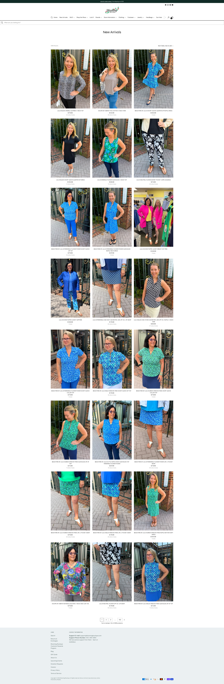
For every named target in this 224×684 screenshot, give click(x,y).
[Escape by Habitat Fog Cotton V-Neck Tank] (112, 78)
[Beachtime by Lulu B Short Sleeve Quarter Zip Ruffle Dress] (153, 78)
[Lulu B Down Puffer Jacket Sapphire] (70, 288)
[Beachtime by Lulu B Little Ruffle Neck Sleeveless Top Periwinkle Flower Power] (112, 430)
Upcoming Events (56, 661)
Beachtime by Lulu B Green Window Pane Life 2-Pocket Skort (70, 532)
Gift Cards (54, 654)
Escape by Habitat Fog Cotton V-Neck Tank (112, 111)
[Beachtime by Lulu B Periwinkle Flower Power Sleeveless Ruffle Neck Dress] (112, 217)
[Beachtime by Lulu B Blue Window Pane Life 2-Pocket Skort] (112, 500)
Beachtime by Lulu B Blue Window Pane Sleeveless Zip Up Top (153, 603)
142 (120, 620)
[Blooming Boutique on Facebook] (165, 5)
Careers (53, 667)
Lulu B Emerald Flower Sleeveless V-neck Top (112, 180)
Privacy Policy (55, 670)
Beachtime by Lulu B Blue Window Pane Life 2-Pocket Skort (112, 532)
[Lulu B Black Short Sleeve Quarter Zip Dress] (70, 148)
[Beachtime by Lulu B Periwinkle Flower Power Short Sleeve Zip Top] (70, 217)
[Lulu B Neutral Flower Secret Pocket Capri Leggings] (153, 148)
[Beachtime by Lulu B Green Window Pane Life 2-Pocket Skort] (70, 500)
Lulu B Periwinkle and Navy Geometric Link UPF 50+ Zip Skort (112, 320)
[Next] (165, 17)
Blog (52, 651)
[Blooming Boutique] (112, 10)
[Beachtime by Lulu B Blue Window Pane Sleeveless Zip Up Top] (153, 571)
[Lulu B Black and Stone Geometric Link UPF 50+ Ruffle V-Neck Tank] (153, 288)
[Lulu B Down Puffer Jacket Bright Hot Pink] (153, 217)
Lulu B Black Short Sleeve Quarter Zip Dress (70, 180)
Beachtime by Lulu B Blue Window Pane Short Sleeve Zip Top (112, 391)
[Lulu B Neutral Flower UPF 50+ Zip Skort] (112, 571)
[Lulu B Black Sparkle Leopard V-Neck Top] (70, 78)
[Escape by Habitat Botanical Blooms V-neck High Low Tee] (70, 571)
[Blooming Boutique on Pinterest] (170, 5)
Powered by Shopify (56, 679)
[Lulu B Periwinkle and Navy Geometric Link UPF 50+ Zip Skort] (112, 288)
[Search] (2, 23)
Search (53, 636)
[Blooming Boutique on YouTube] (172, 5)
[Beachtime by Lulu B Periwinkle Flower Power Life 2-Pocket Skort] (153, 430)
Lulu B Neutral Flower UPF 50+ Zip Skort (112, 603)
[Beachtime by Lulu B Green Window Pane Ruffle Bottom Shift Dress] (153, 500)
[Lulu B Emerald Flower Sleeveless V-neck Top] (112, 148)
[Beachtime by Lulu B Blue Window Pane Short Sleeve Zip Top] (112, 359)
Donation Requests (57, 664)
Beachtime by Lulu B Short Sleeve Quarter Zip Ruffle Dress (153, 111)
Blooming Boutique (65, 678)
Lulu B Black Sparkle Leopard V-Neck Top (70, 111)
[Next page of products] (124, 620)
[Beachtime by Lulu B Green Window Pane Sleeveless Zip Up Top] (70, 430)
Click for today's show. (106, 1)
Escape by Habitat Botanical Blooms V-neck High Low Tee (70, 603)
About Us (54, 658)
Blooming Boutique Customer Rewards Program (57, 646)
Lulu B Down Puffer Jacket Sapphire (70, 320)
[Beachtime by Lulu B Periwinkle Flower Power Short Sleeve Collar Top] (70, 359)
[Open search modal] (51, 17)
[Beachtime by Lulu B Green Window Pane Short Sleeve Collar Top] (153, 359)
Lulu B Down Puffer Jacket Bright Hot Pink (153, 249)
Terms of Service (56, 673)
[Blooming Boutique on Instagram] (168, 5)
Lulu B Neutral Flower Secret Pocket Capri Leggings (153, 180)
